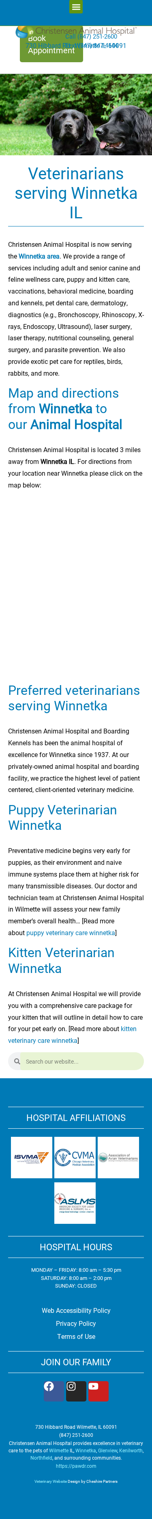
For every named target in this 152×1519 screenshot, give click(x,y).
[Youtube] (98, 1391)
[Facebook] (54, 1391)
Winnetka (85, 1450)
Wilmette (59, 1450)
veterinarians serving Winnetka (74, 697)
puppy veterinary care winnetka (70, 932)
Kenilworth (131, 1450)
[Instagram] (76, 1391)
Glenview (107, 1450)
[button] (76, 6)
